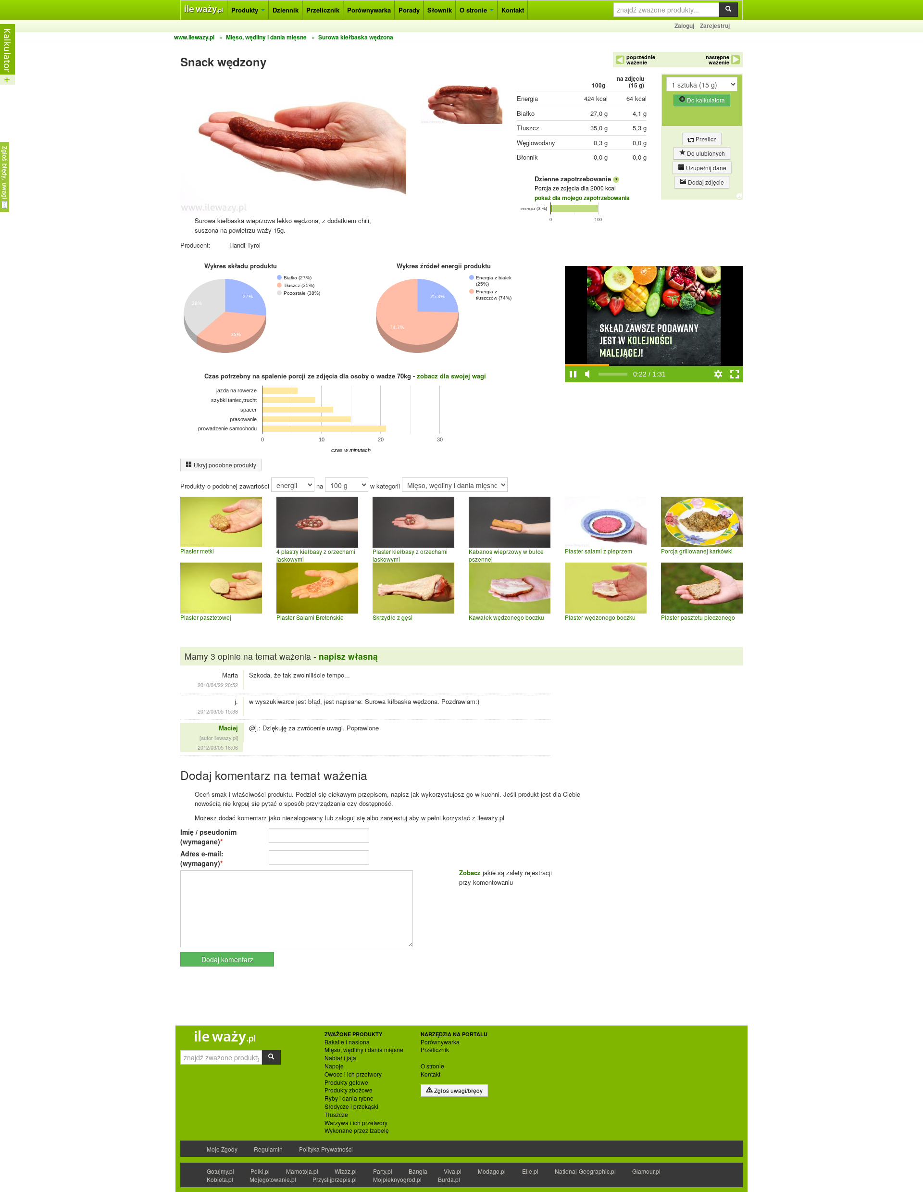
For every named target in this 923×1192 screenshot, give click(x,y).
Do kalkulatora (705, 100)
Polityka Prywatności (326, 1149)
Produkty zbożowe (348, 1090)
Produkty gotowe (346, 1082)
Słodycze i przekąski (351, 1106)
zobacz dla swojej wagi (451, 375)
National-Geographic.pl (585, 1171)
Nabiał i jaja (340, 1058)
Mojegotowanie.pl (272, 1179)
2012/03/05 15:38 (218, 711)
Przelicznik (322, 9)
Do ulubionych (705, 153)
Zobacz (470, 872)
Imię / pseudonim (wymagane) (208, 836)
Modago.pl (492, 1171)
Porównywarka (369, 9)
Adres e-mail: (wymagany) (202, 858)
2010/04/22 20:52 (218, 685)
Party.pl (382, 1171)
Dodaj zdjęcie (705, 182)
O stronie (474, 9)
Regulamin (268, 1149)
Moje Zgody (222, 1149)
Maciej (228, 727)
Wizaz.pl (346, 1171)
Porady (409, 9)
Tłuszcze (336, 1114)
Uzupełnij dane (705, 167)
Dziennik (286, 9)
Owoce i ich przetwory (353, 1074)
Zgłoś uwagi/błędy (458, 1090)
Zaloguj (684, 25)
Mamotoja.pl (302, 1171)
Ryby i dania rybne (349, 1098)
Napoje (334, 1066)
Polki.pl (260, 1171)
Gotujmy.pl (220, 1171)
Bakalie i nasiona (347, 1042)
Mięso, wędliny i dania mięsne (363, 1050)
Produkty (245, 9)
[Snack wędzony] (461, 101)
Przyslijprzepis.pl (334, 1179)
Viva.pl (453, 1171)
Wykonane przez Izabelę (356, 1130)
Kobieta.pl (220, 1179)
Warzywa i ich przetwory (355, 1123)
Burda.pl (449, 1179)
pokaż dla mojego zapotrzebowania (582, 197)
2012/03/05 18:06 (218, 747)
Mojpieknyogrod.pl (397, 1179)
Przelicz (705, 139)
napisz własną (348, 656)
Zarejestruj (715, 25)
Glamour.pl (646, 1171)
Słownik (439, 9)
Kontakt (512, 9)
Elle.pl (530, 1171)
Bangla (418, 1171)
